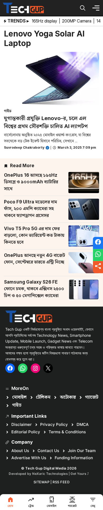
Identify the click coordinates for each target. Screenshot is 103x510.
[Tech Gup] (23, 8)
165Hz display (45, 21)
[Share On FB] (98, 243)
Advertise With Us (28, 457)
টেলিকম (43, 397)
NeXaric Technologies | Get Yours (59, 474)
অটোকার (68, 397)
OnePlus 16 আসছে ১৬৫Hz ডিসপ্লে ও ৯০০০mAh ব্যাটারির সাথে (31, 181)
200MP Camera (77, 21)
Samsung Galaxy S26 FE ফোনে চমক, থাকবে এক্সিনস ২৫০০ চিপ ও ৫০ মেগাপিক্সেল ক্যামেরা (34, 288)
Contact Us (48, 450)
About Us (20, 450)
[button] (82, 8)
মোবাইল (19, 397)
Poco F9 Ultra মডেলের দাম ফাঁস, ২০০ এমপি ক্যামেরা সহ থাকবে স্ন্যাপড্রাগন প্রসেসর (30, 208)
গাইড (7, 110)
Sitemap (42, 482)
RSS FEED (61, 482)
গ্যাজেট (91, 397)
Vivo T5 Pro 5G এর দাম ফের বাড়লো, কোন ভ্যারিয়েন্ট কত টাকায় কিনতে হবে (34, 235)
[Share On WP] (98, 255)
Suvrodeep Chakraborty (24, 147)
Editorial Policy (25, 431)
